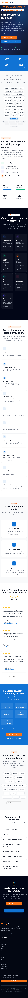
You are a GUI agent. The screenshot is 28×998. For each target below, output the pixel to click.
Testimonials (4, 962)
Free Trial (3, 948)
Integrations (4, 944)
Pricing (2, 946)
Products (3, 940)
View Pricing (14, 907)
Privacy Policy (4, 966)
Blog (2, 960)
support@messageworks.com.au (10, 975)
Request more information (11, 41)
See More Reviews (12, 676)
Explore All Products (13, 313)
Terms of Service (5, 968)
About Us (3, 957)
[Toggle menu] (25, 2)
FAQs (2, 942)
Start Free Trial (7, 38)
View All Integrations (13, 802)
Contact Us (3, 964)
